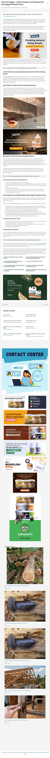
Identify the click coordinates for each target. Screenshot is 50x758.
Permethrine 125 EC (31, 320)
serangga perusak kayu (42, 243)
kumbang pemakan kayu (15, 203)
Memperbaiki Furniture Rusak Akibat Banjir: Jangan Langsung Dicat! (22, 68)
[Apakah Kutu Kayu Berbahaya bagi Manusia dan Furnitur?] (25, 606)
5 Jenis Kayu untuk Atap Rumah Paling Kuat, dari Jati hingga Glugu (18, 690)
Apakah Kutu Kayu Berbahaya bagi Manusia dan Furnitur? (16, 623)
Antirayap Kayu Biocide (7, 322)
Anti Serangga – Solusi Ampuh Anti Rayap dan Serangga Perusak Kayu (22, 3)
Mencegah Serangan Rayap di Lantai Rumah (35, 334)
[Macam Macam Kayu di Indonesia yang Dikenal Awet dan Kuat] (25, 565)
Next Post (46, 304)
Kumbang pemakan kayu (8, 76)
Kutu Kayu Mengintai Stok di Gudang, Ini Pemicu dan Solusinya (17, 660)
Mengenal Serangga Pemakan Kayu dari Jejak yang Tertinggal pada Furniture (24, 239)
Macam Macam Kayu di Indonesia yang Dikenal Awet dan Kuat (17, 585)
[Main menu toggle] (47, 3)
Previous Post (4, 304)
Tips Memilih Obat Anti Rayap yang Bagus (12, 327)
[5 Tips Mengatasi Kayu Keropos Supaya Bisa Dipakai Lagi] (25, 706)
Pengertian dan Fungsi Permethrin (12, 320)
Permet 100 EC (30, 326)
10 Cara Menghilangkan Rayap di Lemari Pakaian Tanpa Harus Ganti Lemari (23, 176)
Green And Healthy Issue (8, 16)
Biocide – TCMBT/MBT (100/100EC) (12, 333)
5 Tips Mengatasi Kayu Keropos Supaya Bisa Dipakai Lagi (16, 720)
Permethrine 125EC (31, 314)
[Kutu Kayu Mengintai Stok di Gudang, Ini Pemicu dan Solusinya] (25, 643)
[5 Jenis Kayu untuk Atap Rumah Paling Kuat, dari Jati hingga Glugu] (25, 677)
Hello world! (6, 314)
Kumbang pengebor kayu (8, 19)
